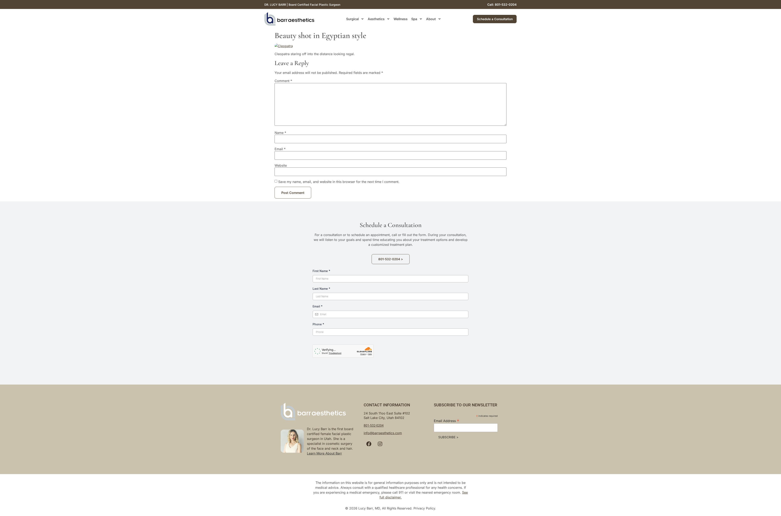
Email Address (446, 420)
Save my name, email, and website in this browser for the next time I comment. (338, 181)
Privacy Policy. (424, 508)
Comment (283, 80)
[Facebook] (369, 444)
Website (281, 165)
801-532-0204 (374, 425)
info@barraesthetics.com (383, 433)
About (431, 19)
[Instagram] (380, 444)
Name (280, 132)
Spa (414, 19)
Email (280, 149)
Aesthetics (376, 19)
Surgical (352, 19)
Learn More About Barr (324, 453)
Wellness (401, 19)
